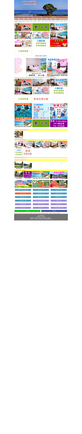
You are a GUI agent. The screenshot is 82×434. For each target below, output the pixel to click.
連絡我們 (43, 216)
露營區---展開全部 (23, 193)
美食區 (30, 17)
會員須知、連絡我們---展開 (58, 207)
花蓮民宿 (53, 19)
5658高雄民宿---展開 (40, 193)
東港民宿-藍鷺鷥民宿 (19, 59)
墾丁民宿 (39, 19)
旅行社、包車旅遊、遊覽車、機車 (41, 200)
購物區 (49, 17)
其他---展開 (41, 207)
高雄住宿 (16, 17)
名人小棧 (45, 77)
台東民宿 (48, 19)
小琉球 (35, 19)
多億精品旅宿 (35, 77)
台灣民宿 (57, 17)
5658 (53, 17)
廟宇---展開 (23, 207)
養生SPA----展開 (41, 204)
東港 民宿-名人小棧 (19, 64)
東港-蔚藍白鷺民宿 (18, 63)
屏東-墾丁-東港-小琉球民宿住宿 (23, 189)
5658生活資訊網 (46, 218)
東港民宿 (30, 19)
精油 (35, 17)
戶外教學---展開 (58, 204)
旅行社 (40, 17)
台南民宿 (21, 19)
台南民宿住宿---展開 (40, 189)
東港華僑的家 (41, 77)
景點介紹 (44, 17)
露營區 (21, 17)
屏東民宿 (44, 19)
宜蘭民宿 (57, 19)
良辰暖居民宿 (23, 77)
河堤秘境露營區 (18, 58)
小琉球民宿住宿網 (18, 71)
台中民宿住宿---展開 (58, 189)
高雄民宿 (16, 19)
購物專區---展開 (23, 204)
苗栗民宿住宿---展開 (23, 200)
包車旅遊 (25, 17)
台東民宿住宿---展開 (58, 193)
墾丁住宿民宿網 (41, 215)
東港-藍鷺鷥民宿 (29, 77)
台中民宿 (25, 19)
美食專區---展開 (58, 200)
